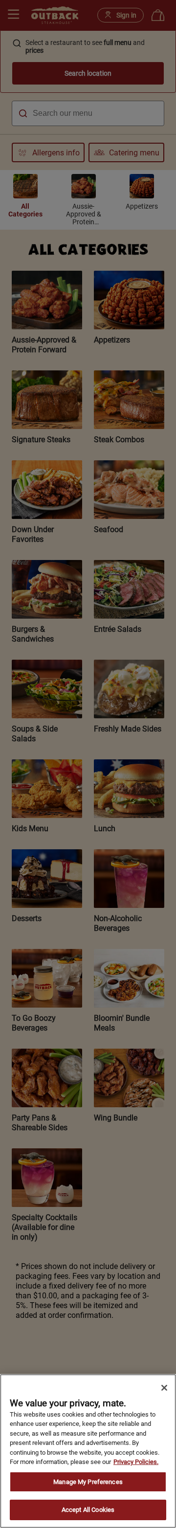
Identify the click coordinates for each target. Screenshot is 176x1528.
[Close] (164, 1388)
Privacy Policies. (135, 1461)
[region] (88, 1451)
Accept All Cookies (88, 1509)
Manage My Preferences (88, 1481)
